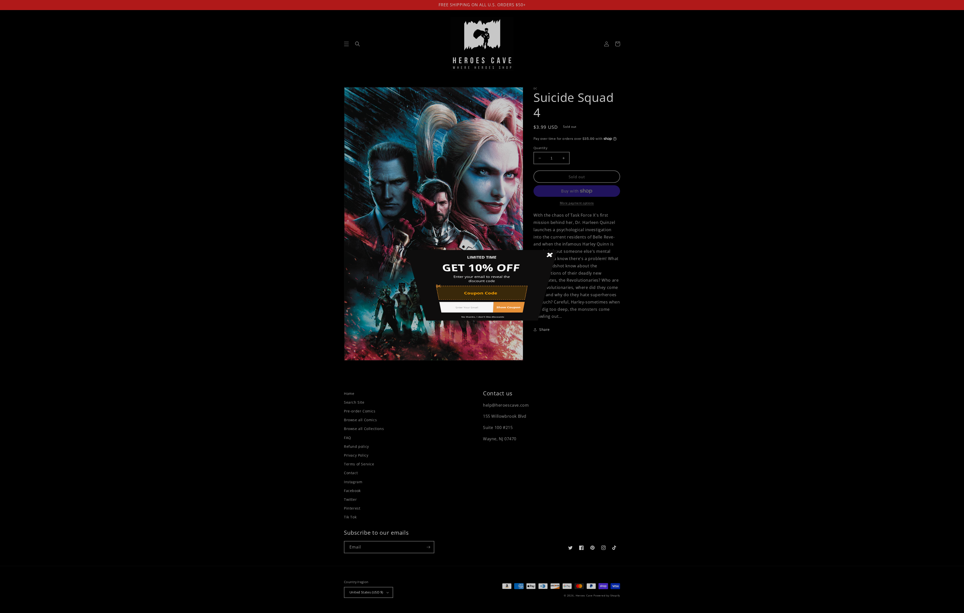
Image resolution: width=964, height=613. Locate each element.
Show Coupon (515, 336)
